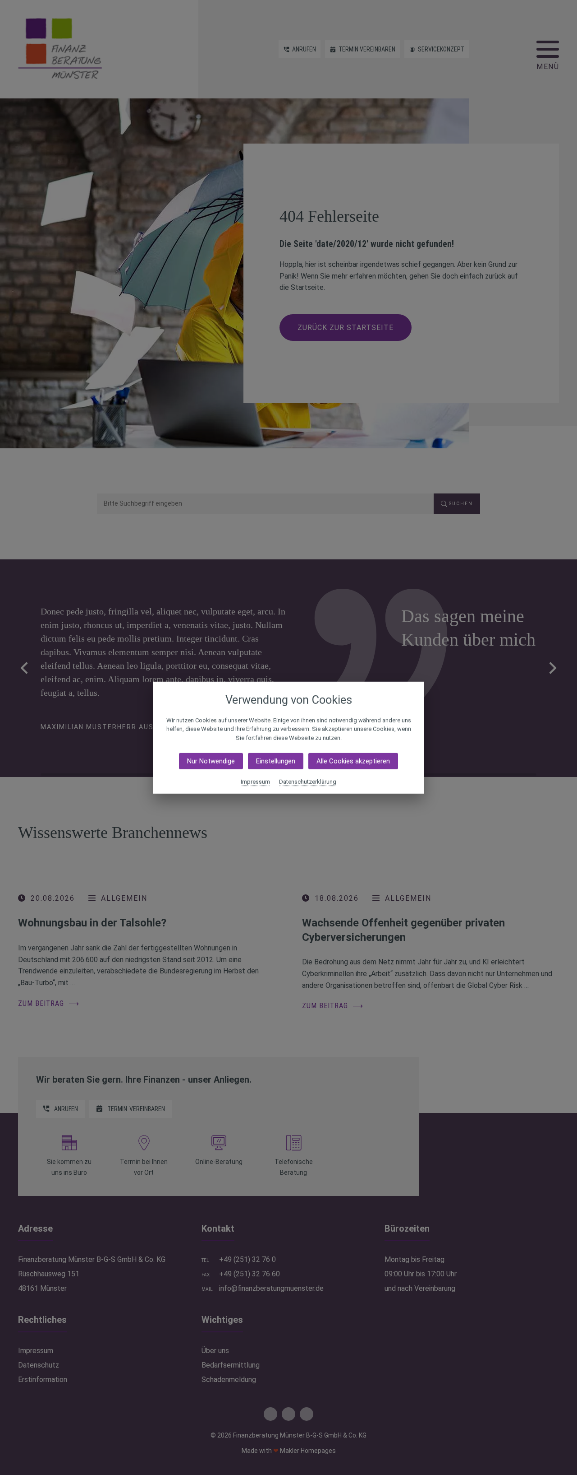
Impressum (255, 781)
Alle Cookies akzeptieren (353, 761)
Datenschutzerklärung (307, 781)
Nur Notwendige (211, 761)
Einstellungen (275, 761)
